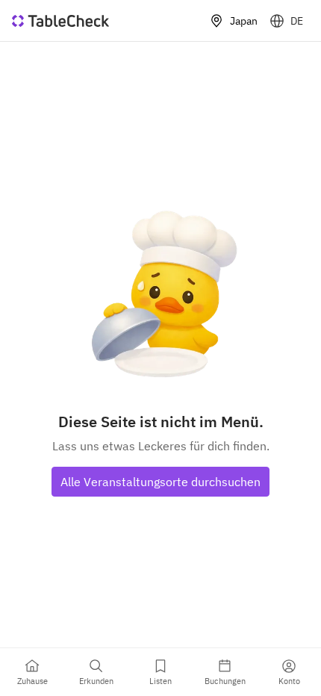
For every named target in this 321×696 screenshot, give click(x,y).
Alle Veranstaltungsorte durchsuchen (160, 481)
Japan (244, 21)
